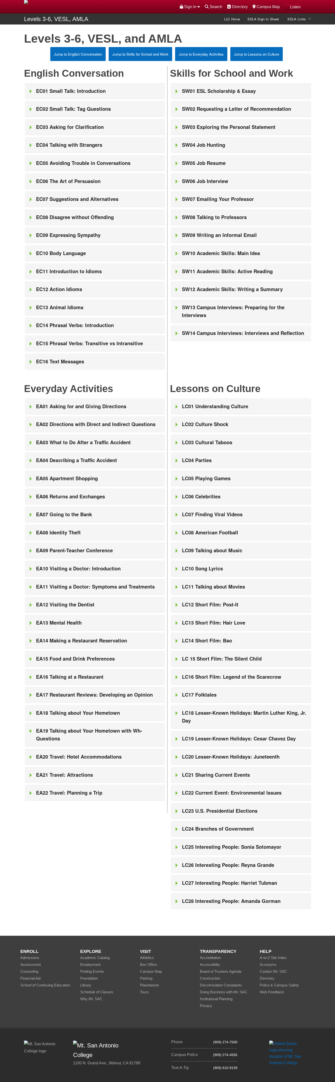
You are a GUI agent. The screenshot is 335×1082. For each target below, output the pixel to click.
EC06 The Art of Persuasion (68, 180)
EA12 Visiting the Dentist (65, 604)
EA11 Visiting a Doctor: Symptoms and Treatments (95, 586)
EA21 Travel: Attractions (64, 774)
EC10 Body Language (61, 253)
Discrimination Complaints (221, 985)
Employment (90, 964)
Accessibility (210, 964)
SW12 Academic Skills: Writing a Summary (232, 289)
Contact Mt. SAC (273, 971)
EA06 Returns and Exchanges (70, 496)
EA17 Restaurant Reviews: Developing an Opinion (94, 694)
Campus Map (267, 6)
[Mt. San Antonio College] (287, 1053)
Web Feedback (272, 992)
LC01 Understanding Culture (215, 406)
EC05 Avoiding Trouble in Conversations (83, 162)
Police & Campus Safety (279, 985)
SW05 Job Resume (204, 162)
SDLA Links (296, 19)
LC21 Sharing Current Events (216, 774)
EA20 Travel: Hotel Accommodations (79, 756)
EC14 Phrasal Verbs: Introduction (75, 325)
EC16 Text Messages (60, 361)
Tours (144, 992)
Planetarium (149, 985)
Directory (239, 6)
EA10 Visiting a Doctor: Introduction (78, 568)
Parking (146, 978)
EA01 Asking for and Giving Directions (82, 406)
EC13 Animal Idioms (59, 307)
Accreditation (210, 958)
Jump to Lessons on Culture (256, 54)
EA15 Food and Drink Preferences (75, 658)
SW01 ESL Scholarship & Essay (219, 90)
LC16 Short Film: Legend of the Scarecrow (231, 676)
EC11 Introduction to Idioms (69, 271)
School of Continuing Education (45, 985)
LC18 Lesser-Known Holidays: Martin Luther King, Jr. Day (244, 716)
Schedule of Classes (96, 992)
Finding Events (92, 971)
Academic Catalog (95, 958)
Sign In (190, 7)
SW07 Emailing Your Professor (218, 198)
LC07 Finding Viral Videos (212, 514)
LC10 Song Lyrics (202, 568)
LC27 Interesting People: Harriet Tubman (229, 882)
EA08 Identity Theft (58, 532)
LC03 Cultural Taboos (207, 442)
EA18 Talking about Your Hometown (78, 712)
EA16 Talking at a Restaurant (69, 676)
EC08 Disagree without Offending (75, 217)
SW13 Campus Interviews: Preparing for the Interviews (233, 311)
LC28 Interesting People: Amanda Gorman (231, 900)
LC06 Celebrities (201, 496)
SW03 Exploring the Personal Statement (228, 126)
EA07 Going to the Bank (64, 514)
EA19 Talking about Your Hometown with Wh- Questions (89, 734)
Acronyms (268, 964)
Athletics (147, 958)
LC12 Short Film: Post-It (210, 604)
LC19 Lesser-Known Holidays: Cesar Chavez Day (239, 738)
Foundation (89, 978)
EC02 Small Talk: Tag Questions (73, 108)
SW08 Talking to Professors (214, 217)
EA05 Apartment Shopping (67, 478)
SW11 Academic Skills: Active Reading (227, 271)
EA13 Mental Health (59, 622)
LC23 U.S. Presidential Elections (220, 810)
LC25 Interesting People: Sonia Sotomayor (231, 846)
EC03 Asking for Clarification (70, 126)
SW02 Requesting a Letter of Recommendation (236, 108)
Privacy (206, 1006)
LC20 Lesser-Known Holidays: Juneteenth (231, 756)
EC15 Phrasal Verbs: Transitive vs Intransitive (89, 343)
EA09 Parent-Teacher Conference (74, 550)
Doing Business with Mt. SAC (223, 992)
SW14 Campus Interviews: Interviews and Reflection (243, 332)
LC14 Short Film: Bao (207, 640)
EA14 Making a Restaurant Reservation (81, 640)
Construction (210, 978)
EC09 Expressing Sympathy (68, 234)
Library (85, 985)
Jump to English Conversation (78, 54)
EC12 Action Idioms (59, 289)
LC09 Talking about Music (212, 550)
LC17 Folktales (199, 694)
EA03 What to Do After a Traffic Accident (83, 442)
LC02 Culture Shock (205, 424)
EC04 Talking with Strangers (69, 144)
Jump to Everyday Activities (201, 54)
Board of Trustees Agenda (220, 971)
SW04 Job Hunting (203, 144)
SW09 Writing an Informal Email (219, 234)
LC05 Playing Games (206, 478)
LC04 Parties (197, 460)
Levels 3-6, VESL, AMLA (56, 19)
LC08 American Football (210, 532)
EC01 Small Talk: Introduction (71, 90)
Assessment (30, 964)
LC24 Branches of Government (218, 828)
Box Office (148, 964)
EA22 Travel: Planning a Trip (69, 792)
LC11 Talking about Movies (213, 586)
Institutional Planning (216, 999)
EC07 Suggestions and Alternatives (77, 198)
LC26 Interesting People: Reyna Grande (228, 864)
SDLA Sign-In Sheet (263, 19)
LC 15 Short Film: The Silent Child (222, 658)
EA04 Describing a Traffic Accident (76, 460)
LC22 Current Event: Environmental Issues (232, 792)
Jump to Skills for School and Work (140, 54)
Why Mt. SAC (91, 999)
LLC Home (232, 19)
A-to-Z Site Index (273, 958)
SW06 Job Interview (205, 180)
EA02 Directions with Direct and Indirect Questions (95, 424)
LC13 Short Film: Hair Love (213, 622)
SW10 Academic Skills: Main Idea (221, 253)
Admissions (29, 958)
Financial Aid (30, 978)
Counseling (29, 971)
